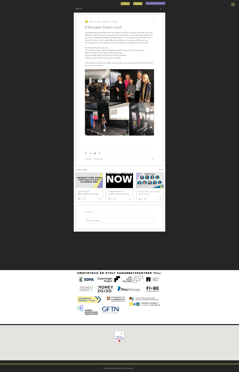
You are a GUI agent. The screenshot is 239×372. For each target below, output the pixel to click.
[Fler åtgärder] (153, 22)
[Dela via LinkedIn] (95, 153)
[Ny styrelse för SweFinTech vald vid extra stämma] (149, 180)
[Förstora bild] (97, 85)
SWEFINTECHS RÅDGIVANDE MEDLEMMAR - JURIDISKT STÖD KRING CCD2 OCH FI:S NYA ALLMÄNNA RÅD (89, 192)
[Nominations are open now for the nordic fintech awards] (119, 180)
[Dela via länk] (99, 153)
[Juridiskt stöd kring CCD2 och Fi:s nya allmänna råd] (89, 180)
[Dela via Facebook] (86, 153)
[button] (233, 4)
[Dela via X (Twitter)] (90, 153)
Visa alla (161, 169)
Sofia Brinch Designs (127, 368)
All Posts (79, 9)
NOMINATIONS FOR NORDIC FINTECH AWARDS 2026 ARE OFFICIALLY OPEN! (119, 192)
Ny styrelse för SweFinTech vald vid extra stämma (149, 192)
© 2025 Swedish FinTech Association (112, 368)
